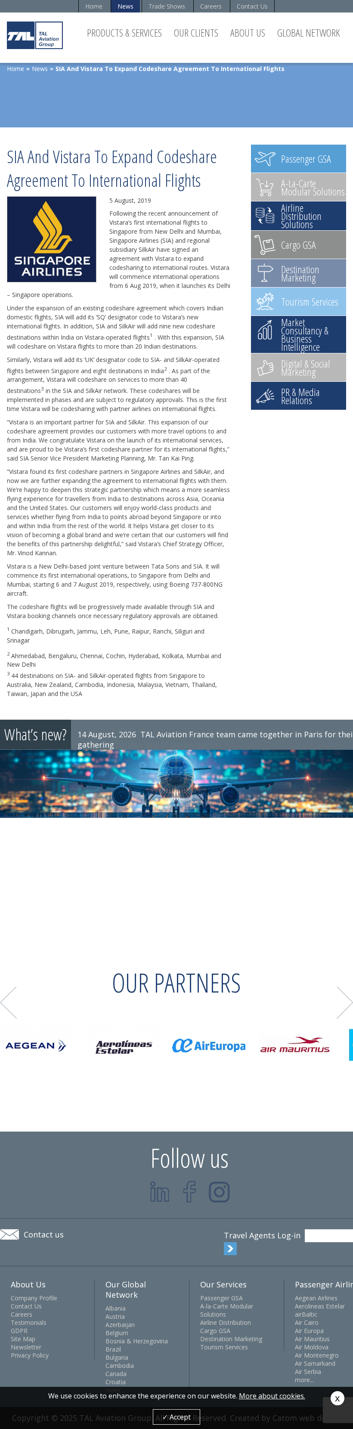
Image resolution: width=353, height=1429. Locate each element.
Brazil (113, 1349)
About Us (247, 32)
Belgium (116, 1333)
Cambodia (119, 1365)
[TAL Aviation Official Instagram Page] (219, 1191)
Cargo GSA (215, 1331)
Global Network (308, 32)
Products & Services (124, 32)
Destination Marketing (231, 1339)
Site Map (23, 1339)
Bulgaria (116, 1357)
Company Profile (34, 1298)
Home (93, 6)
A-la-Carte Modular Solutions (226, 1310)
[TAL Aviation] (35, 35)
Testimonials (28, 1322)
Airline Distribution (225, 1322)
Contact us (44, 1234)
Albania (115, 1308)
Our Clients (196, 32)
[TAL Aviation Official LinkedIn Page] (160, 1191)
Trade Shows (167, 6)
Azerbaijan (120, 1325)
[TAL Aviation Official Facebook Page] (189, 1191)
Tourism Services (224, 1347)
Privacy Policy (30, 1355)
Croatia (115, 1382)
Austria (115, 1316)
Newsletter (26, 1347)
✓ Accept (176, 1417)
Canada (116, 1374)
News (125, 6)
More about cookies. (272, 1396)
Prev (8, 1003)
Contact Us (252, 6)
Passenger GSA (221, 1298)
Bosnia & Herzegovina (136, 1341)
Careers (211, 6)
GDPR (19, 1331)
